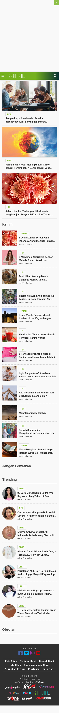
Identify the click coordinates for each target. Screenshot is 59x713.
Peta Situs (11, 661)
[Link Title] (3, 76)
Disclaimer (34, 669)
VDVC (41, 682)
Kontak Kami (46, 661)
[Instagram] (32, 653)
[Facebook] (20, 653)
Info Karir (48, 669)
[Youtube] (38, 653)
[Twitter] (26, 653)
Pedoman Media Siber (36, 665)
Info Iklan (15, 665)
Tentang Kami (28, 661)
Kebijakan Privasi (15, 669)
